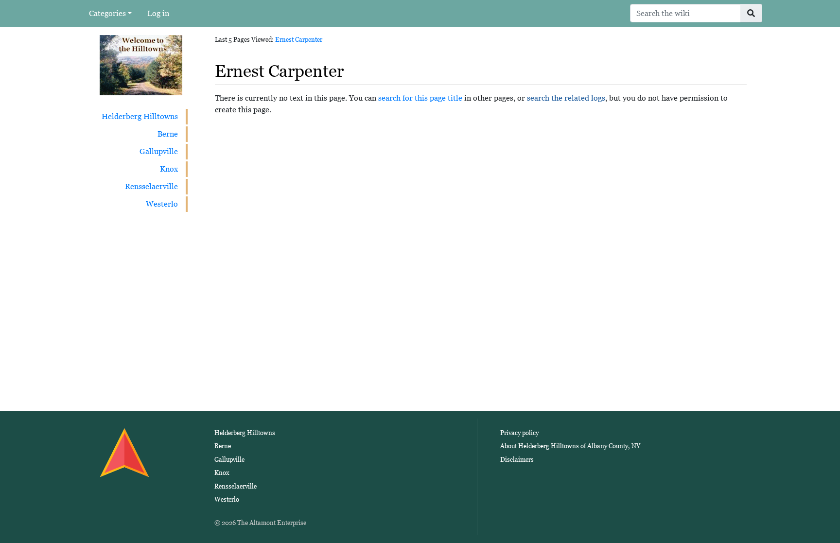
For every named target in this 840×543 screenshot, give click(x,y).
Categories (107, 13)
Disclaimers (517, 459)
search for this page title (420, 98)
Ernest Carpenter (298, 39)
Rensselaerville (151, 186)
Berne (168, 134)
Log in (158, 13)
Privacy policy (519, 433)
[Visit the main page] (141, 64)
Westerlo (162, 204)
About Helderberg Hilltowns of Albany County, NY (570, 446)
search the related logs (566, 98)
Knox (169, 169)
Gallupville (159, 151)
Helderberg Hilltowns (140, 116)
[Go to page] (751, 13)
